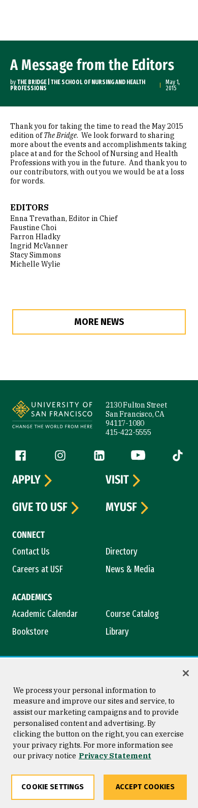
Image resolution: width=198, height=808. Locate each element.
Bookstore (30, 631)
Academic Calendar (45, 613)
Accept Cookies (145, 787)
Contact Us (31, 551)
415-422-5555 (128, 432)
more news (99, 321)
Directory (122, 551)
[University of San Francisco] (52, 415)
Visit (117, 480)
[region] (99, 733)
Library (117, 631)
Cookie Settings (52, 787)
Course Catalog (132, 613)
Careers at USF (37, 569)
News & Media (130, 569)
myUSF (121, 507)
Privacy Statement (115, 755)
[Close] (186, 673)
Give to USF (40, 507)
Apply (26, 480)
